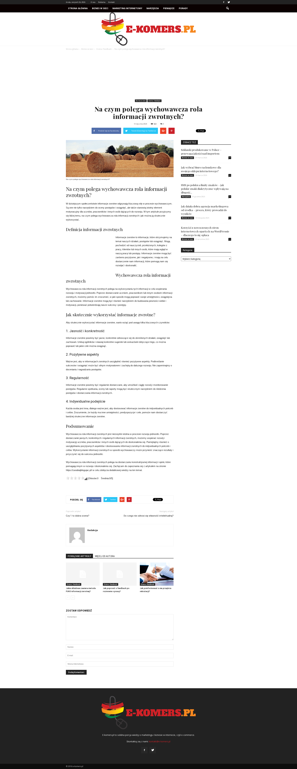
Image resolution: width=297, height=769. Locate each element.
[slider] (75, 478)
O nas (93, 2)
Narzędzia (152, 8)
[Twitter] (228, 2)
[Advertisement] (148, 75)
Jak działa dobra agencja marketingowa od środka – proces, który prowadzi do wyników (204, 210)
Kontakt (111, 2)
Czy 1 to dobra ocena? (77, 515)
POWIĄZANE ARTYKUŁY (79, 556)
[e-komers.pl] (148, 29)
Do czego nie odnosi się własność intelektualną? (149, 515)
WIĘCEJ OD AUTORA (105, 556)
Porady (183, 8)
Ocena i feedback (154, 101)
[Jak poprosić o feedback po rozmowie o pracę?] (120, 574)
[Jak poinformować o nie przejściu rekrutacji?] (157, 574)
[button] (227, 8)
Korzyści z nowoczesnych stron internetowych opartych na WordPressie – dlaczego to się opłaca (205, 231)
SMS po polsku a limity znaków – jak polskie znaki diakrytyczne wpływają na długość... (204, 188)
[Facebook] (223, 2)
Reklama (101, 2)
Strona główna (78, 8)
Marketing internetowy (127, 8)
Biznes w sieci (100, 8)
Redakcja (92, 530)
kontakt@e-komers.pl (159, 741)
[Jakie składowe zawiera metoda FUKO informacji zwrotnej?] (83, 574)
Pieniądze (168, 8)
